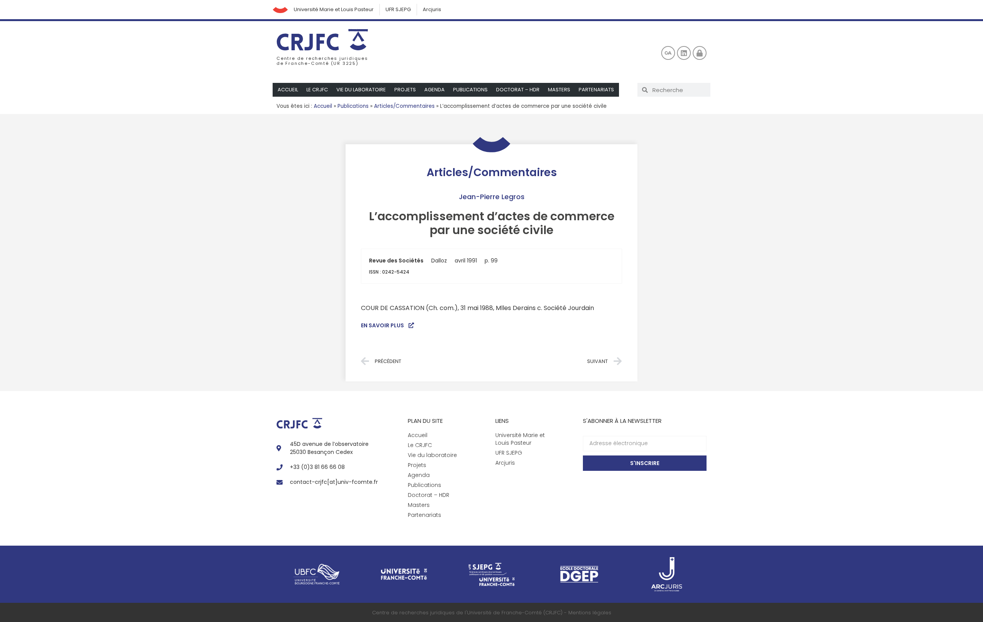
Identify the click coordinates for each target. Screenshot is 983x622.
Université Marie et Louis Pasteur (334, 9)
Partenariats (596, 89)
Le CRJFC (317, 89)
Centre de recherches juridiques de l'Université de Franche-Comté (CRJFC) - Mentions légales (491, 612)
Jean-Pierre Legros (492, 196)
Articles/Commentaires (404, 106)
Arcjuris (432, 9)
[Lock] (700, 53)
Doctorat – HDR (517, 89)
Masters (559, 89)
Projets (405, 89)
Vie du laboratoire (361, 89)
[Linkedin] (684, 53)
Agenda (434, 89)
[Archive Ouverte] (668, 53)
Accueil (288, 89)
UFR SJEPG (398, 9)
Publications (470, 89)
